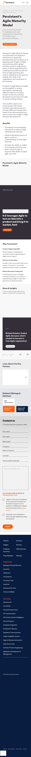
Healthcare (6, 573)
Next (27, 354)
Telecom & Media (8, 592)
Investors (19, 541)
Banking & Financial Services (12, 565)
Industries (7, 562)
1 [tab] (4, 354)
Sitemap (5, 749)
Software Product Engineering (13, 648)
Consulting (6, 606)
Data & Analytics (8, 621)
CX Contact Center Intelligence (13, 617)
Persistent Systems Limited (8, 2)
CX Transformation (9, 613)
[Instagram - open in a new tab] (16, 739)
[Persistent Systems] (9, 666)
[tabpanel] (15, 211)
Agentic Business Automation (12, 640)
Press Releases (8, 556)
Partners (19, 545)
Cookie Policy (19, 749)
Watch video (10, 346)
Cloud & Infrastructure (10, 610)
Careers (6, 541)
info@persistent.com (10, 495)
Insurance (6, 569)
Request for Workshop (10, 44)
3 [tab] (12, 354)
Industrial (6, 584)
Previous (20, 354)
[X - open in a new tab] (16, 697)
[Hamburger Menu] (27, 3)
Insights (5, 545)
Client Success (21, 549)
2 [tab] (8, 354)
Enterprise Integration (10, 625)
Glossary (19, 556)
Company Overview (6, 550)
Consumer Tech (8, 580)
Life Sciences (7, 577)
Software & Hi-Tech (9, 588)
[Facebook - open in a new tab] (16, 725)
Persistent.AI (7, 602)
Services (7, 599)
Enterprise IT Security (10, 629)
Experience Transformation (12, 632)
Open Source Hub (8, 644)
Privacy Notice (11, 749)
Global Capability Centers (11, 636)
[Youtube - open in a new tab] (16, 711)
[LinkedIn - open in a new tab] (16, 684)
